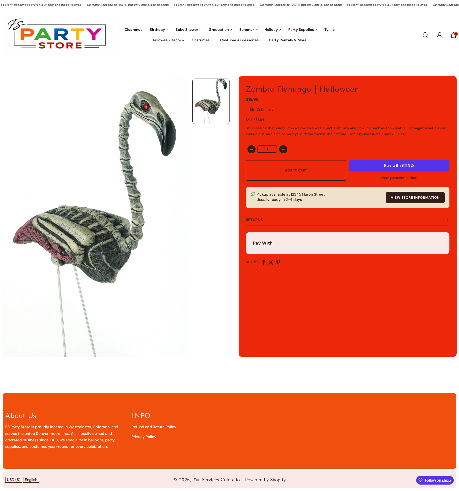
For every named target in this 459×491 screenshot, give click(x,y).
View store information (415, 197)
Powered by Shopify (265, 479)
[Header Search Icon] (425, 35)
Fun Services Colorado (216, 479)
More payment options (399, 178)
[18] (95, 216)
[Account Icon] (440, 35)
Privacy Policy (143, 436)
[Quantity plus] (283, 149)
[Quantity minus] (251, 149)
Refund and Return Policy (153, 426)
